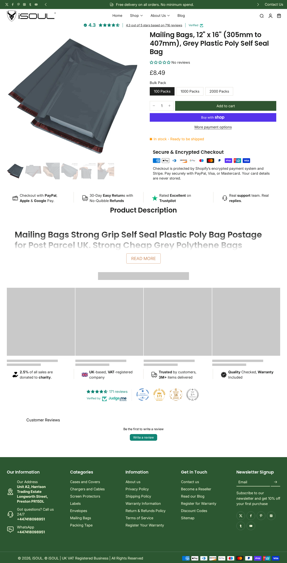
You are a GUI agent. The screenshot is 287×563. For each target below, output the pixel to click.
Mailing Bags (80, 518)
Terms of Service (139, 518)
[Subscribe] (275, 482)
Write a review (143, 437)
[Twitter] (7, 4)
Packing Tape (81, 525)
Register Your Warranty (145, 525)
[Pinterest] (18, 4)
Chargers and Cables (87, 489)
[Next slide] (258, 4)
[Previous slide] (45, 4)
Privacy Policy (137, 489)
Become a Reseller (196, 489)
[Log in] (270, 15)
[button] (160, 62)
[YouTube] (36, 4)
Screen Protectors (85, 496)
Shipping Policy (138, 496)
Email (242, 482)
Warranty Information (143, 503)
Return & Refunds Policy (146, 510)
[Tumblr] (30, 4)
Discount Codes (194, 510)
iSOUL (37, 558)
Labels (75, 503)
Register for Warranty (198, 503)
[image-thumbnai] (15, 171)
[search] (261, 16)
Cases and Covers (85, 482)
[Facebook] (13, 4)
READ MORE (143, 258)
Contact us (190, 482)
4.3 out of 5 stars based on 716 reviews (154, 25)
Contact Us (274, 4)
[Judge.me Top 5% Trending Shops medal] (192, 394)
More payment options (213, 127)
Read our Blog (192, 496)
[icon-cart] (279, 16)
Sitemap (187, 518)
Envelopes (78, 510)
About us (133, 482)
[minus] (154, 106)
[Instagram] (24, 4)
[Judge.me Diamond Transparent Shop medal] (142, 394)
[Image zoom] (72, 96)
